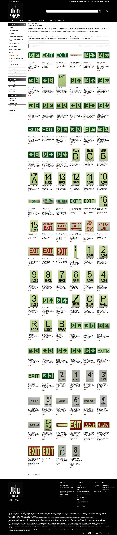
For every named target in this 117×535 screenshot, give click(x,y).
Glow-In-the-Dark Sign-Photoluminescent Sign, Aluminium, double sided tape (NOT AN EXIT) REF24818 (33, 434)
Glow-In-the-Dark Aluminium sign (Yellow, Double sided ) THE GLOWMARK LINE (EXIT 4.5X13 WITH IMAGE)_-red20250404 (76, 211)
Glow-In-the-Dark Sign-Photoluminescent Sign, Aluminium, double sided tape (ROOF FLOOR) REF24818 (33, 411)
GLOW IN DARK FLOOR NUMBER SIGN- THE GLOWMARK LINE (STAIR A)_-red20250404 (33, 187)
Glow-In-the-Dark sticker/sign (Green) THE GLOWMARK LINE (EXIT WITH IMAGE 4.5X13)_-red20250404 (48, 65)
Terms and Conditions (13, 20)
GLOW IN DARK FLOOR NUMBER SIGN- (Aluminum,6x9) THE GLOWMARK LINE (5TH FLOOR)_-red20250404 (88, 286)
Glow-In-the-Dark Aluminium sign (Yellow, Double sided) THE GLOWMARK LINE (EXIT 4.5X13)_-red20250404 (89, 210)
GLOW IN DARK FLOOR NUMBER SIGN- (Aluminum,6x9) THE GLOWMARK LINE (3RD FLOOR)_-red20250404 (33, 310)
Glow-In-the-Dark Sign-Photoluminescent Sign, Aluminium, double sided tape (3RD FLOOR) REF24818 (102, 385)
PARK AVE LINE (12, 100)
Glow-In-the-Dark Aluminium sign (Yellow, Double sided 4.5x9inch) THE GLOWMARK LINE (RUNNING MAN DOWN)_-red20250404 (103, 115)
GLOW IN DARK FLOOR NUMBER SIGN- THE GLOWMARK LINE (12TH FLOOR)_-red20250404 (75, 187)
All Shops (11, 27)
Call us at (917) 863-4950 (14, 502)
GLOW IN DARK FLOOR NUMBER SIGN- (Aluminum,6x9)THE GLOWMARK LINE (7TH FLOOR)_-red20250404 (61, 286)
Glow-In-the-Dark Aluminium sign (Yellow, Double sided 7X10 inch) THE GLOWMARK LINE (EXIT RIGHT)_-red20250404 (48, 261)
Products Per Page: (100, 46)
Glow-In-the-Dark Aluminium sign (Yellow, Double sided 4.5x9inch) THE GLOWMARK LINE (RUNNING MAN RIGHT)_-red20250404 (89, 115)
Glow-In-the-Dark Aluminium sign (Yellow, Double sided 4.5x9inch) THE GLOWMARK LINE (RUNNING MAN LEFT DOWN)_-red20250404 (62, 115)
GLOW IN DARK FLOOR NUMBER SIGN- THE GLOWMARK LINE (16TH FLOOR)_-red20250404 (102, 210)
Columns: (81, 46)
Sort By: (31, 46)
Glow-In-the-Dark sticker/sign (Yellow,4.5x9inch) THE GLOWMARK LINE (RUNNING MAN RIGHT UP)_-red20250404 (75, 335)
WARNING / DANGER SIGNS (15, 74)
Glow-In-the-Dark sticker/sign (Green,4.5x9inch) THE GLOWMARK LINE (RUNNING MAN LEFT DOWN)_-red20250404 (34, 90)
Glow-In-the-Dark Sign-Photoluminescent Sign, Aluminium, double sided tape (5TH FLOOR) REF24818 (47, 411)
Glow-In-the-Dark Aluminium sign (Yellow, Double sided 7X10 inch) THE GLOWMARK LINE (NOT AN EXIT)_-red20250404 (103, 236)
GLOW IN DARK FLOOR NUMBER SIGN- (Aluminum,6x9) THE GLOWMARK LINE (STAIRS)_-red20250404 (75, 310)
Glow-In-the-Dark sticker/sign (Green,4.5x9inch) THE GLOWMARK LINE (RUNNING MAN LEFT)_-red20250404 (48, 90)
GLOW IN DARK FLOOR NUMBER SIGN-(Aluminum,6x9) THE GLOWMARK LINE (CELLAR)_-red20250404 (88, 310)
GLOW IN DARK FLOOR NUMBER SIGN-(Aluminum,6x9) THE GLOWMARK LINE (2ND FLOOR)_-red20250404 (102, 261)
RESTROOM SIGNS (13, 69)
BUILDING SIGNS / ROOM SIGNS (16, 36)
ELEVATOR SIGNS (13, 46)
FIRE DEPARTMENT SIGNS (15, 49)
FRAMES (11, 52)
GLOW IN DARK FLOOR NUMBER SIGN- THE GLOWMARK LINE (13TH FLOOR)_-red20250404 (61, 187)
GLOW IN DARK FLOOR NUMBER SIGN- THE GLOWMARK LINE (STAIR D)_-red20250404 (75, 163)
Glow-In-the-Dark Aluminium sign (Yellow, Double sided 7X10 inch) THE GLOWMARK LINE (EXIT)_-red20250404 (62, 260)
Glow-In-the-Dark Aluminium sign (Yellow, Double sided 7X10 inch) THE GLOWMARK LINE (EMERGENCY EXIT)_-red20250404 (48, 236)
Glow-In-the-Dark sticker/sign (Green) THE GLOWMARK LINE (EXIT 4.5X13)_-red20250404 (61, 64)
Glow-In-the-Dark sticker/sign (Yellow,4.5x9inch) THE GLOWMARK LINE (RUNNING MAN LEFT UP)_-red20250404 (89, 335)
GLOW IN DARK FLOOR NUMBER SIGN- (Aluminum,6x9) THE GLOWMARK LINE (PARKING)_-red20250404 (102, 310)
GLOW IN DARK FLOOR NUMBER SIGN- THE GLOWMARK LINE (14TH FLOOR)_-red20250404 (47, 187)
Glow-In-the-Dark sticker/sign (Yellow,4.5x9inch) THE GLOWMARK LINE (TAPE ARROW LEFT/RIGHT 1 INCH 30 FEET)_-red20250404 (34, 211)
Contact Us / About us (70, 20)
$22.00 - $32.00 (12, 86)
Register (107, 1)
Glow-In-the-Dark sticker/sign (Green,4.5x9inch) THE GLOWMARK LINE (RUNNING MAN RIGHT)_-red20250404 (89, 65)
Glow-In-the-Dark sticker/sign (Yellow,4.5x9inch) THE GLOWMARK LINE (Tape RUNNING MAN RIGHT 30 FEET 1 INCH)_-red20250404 (48, 211)
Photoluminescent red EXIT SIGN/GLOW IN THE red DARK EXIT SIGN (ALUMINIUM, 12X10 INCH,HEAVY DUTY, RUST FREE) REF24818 (34, 461)
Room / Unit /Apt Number (14, 72)
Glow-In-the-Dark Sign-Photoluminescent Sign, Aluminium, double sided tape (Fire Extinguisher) (102, 410)
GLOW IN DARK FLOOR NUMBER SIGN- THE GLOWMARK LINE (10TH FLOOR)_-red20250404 (102, 187)
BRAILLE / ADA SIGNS (13, 30)
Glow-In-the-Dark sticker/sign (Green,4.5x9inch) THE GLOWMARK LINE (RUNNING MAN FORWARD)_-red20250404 (62, 310)
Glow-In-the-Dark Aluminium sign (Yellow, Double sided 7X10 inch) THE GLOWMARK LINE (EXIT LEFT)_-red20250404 (34, 261)
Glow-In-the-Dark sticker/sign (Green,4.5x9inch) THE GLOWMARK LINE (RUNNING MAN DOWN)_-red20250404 (89, 360)
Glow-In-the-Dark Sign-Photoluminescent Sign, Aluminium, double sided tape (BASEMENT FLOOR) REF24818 (88, 411)
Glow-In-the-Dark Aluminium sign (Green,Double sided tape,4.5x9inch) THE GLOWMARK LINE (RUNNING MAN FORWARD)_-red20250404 (89, 90)
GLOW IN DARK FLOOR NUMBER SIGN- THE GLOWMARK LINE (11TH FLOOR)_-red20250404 (88, 187)
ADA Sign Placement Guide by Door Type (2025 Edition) (51, 20)
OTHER (10, 61)
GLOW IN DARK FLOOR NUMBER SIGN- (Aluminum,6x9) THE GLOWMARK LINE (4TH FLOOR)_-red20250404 (102, 286)
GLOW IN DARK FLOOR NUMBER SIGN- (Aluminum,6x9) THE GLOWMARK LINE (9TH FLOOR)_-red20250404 (33, 286)
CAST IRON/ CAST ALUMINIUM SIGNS (16, 40)
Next (107, 474)
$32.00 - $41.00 (12, 89)
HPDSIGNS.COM (12, 105)
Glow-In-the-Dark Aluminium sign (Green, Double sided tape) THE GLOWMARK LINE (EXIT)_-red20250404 (48, 138)
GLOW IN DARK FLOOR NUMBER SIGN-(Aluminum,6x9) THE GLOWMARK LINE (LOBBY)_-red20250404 (48, 335)
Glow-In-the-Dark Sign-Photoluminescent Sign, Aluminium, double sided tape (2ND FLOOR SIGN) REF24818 (61, 385)
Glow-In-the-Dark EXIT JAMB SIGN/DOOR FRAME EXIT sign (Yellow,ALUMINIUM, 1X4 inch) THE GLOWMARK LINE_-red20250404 (75, 261)
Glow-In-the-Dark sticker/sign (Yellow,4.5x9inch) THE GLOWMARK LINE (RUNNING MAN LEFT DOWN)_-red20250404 (34, 361)
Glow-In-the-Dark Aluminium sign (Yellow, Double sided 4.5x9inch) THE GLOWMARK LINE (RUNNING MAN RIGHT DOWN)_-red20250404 (48, 115)
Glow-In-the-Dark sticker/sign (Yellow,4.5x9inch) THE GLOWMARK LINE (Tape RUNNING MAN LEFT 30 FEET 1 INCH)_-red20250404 (62, 211)
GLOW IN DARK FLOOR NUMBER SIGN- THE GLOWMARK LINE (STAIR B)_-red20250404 (102, 163)
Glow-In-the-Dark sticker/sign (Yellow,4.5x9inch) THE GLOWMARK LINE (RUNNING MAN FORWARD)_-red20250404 (48, 310)
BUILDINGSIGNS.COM (13, 103)
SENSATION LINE (12, 98)
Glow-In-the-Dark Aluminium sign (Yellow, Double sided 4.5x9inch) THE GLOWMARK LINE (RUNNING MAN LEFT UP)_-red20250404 (34, 115)
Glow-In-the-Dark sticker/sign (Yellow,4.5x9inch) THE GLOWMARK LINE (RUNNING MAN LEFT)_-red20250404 (48, 360)
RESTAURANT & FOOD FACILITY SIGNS (16, 65)
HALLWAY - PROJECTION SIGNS (16, 58)
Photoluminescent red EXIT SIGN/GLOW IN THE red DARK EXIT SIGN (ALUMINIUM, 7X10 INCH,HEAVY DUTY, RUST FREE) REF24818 (75, 435)
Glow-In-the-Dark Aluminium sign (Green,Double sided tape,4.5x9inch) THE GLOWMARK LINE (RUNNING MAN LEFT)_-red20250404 (34, 164)
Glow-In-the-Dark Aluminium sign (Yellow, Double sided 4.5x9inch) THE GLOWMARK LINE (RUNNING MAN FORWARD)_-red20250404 (76, 90)
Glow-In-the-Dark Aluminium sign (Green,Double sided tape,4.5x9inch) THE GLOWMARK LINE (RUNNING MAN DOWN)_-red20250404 (62, 164)
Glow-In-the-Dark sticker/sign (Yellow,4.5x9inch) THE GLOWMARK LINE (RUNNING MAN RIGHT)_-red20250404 (62, 360)
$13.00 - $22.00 (12, 84)
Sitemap (61, 496)
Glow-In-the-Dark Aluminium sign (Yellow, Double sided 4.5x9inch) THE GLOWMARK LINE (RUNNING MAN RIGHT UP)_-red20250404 (103, 90)
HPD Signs (11, 33)
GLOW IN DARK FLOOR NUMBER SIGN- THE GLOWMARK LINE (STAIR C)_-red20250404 (88, 163)
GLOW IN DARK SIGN (13, 55)
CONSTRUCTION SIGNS (14, 43)
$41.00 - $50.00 (12, 91)
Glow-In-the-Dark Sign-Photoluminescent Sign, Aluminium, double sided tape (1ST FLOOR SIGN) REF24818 (75, 385)
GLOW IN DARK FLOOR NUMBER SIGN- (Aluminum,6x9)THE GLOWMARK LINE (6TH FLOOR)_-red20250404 (75, 286)
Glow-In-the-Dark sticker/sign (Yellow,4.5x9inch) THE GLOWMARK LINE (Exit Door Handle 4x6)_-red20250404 (62, 90)
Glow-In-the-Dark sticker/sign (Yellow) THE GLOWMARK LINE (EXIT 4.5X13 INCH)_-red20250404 (34, 385)
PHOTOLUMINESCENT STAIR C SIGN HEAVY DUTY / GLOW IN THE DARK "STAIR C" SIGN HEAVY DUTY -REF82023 (62, 461)
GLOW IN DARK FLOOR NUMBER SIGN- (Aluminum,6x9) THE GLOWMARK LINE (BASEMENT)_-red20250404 (60, 335)
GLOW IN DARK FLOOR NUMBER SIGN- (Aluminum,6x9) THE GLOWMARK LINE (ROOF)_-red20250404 (34, 335)
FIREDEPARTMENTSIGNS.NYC (15, 108)
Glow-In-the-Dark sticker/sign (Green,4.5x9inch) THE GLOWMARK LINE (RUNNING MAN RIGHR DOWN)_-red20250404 (34, 65)
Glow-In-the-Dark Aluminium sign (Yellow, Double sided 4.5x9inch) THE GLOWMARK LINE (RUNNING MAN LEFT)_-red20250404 (76, 115)
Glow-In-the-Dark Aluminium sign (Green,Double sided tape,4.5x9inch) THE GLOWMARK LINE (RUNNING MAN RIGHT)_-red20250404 (48, 164)
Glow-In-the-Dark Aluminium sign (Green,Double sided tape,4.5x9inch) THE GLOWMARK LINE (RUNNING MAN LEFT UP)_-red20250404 (76, 139)
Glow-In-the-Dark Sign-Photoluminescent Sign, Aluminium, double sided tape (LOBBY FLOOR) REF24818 (61, 411)
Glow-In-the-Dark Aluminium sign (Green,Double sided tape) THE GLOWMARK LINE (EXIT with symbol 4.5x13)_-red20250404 (34, 139)
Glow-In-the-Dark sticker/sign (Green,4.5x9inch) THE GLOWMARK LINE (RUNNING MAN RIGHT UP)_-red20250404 (103, 65)
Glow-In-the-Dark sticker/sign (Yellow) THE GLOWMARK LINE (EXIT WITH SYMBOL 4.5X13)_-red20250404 (103, 360)
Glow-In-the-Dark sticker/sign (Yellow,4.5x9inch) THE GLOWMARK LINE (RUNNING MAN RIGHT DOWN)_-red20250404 (103, 335)
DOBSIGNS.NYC (12, 110)
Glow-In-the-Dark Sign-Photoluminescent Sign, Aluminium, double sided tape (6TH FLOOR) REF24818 (75, 411)
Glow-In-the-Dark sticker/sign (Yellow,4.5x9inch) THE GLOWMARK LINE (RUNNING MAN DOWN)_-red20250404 (76, 360)
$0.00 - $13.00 (12, 81)
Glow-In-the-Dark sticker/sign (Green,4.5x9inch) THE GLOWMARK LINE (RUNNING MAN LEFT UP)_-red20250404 (48, 386)
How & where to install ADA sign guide (28, 20)
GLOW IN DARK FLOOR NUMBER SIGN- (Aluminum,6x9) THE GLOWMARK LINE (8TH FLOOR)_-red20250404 (47, 286)
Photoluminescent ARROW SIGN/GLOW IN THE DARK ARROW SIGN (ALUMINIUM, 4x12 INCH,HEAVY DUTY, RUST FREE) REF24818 (61, 434)
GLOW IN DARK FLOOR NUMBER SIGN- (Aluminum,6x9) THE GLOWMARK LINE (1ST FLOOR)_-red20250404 (88, 261)
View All (10, 112)
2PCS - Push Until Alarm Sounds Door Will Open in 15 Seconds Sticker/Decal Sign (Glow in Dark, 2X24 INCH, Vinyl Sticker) (76, 65)
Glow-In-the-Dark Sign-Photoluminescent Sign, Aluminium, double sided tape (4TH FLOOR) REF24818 (88, 385)
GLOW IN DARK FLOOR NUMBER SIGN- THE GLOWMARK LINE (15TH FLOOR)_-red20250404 (33, 235)
